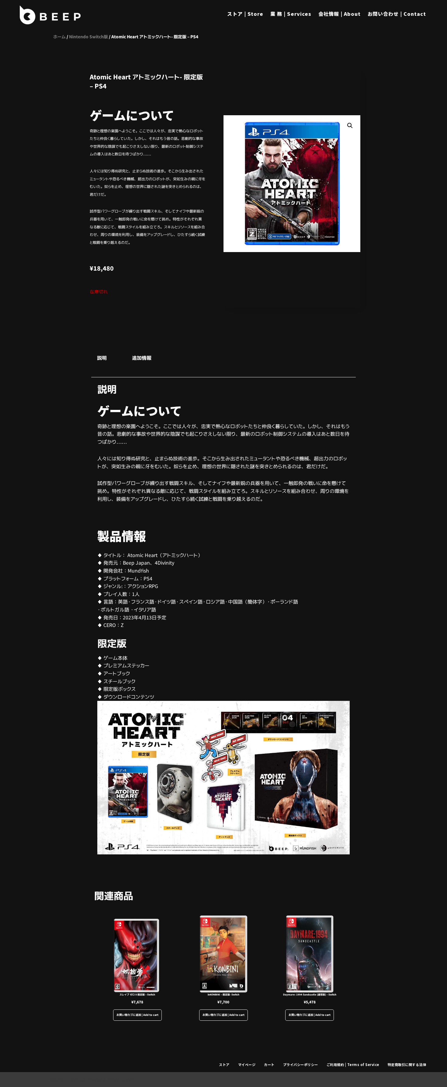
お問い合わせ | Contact (397, 13)
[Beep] (50, 14)
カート (269, 1064)
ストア (224, 1064)
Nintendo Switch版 (88, 37)
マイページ (247, 1064)
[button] (350, 125)
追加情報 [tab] (141, 358)
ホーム (59, 37)
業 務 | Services (290, 13)
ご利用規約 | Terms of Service (353, 1064)
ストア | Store (245, 13)
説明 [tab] (102, 358)
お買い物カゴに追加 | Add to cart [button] (137, 1015)
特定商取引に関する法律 (407, 1064)
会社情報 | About (339, 13)
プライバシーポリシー (300, 1064)
